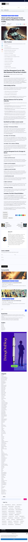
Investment (2, 438)
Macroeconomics (3, 445)
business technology (11, 509)
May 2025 (2, 324)
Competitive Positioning (4, 403)
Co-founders (3, 400)
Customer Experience (4, 409)
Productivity (2, 463)
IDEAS (2, 435)
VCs (1, 488)
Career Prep (2, 396)
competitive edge (18, 511)
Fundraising (2, 430)
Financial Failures (3, 425)
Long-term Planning (3, 443)
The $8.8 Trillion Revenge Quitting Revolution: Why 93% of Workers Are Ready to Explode (12, 314)
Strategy (2, 479)
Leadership (2, 440)
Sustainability (3, 481)
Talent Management (3, 482)
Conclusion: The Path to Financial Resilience (10, 67)
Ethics (2, 423)
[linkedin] (8, 246)
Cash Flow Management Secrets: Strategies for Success (11, 56)
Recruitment (2, 467)
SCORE (26, 80)
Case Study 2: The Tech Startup (8, 53)
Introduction (6, 45)
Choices (2, 399)
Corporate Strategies (4, 406)
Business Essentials (3, 386)
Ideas (2, 434)
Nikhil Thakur (5, 284)
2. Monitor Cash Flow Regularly (8, 59)
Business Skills (3, 391)
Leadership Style (3, 442)
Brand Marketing (3, 383)
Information (2, 436)
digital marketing (17, 514)
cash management (5, 214)
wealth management (18, 524)
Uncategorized (3, 486)
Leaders (2, 439)
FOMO (2, 427)
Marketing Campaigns (4, 448)
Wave (9, 190)
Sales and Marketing (3, 472)
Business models (17, 506)
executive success (11, 516)
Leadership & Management (4, 441)
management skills (16, 521)
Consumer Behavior (3, 405)
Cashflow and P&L (3, 398)
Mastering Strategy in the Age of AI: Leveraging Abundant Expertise (12, 282)
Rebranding (2, 466)
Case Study (2, 397)
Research (2, 468)
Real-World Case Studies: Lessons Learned (10, 50)
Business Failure (3, 387)
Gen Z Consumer (3, 432)
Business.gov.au (6, 118)
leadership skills (4, 521)
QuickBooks (5, 167)
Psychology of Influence (4, 464)
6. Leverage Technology (7, 66)
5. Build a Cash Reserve (7, 64)
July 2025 (2, 323)
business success (4, 509)
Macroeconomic (3, 444)
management (10, 521)
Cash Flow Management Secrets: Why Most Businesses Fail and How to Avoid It (14, 43)
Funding (2, 429)
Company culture (4, 511)
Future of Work (3, 431)
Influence (3, 519)
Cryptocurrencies (3, 408)
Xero (7, 190)
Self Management (3, 474)
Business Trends (3, 393)
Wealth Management (4, 490)
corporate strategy (4, 514)
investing (8, 519)
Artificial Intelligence (7, 504)
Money (2, 450)
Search (26, 310)
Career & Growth (3, 395)
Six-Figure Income (3, 475)
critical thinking (11, 514)
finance (16, 516)
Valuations (2, 487)
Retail (2, 469)
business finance (5, 212)
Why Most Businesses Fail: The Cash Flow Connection (11, 48)
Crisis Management (3, 407)
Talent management (10, 524)
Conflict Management (4, 404)
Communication (3, 401)
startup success (4, 524)
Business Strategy (3, 392)
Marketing (2, 447)
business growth (4, 506)
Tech (2, 485)
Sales (2, 471)
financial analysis (22, 516)
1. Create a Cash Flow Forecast (8, 58)
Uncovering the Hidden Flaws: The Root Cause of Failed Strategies (11, 300)
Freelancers (2, 428)
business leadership (11, 506)
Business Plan (3, 390)
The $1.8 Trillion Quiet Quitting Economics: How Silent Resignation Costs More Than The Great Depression (13, 316)
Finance (2, 424)
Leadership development (19, 519)
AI (2, 504)
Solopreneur (2, 476)
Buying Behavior (3, 394)
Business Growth (3, 388)
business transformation (19, 509)
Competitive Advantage (4, 402)
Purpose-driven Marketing (4, 465)
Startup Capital (3, 477)
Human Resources (3, 433)
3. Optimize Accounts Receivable (8, 61)
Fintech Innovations (3, 426)
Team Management (3, 484)
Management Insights (4, 446)
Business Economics (3, 385)
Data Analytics (3, 410)
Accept (14, 539)
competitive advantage (11, 511)
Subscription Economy (4, 480)
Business (2, 384)
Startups (2, 478)
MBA (1, 449)
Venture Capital (3, 489)
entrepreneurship (4, 516)
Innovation (2, 437)
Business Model (3, 389)
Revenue (2, 470)
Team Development (3, 483)
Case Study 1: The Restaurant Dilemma (9, 51)
